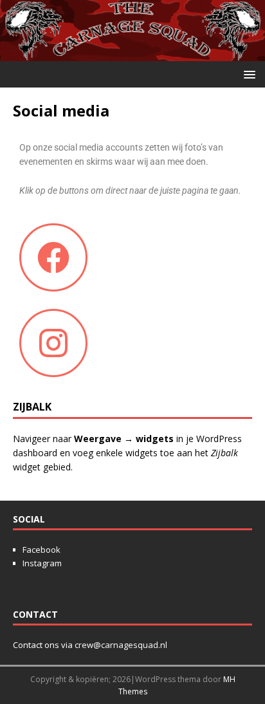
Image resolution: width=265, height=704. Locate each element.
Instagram (42, 563)
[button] (247, 73)
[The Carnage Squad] (132, 54)
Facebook (41, 549)
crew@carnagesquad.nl (121, 645)
